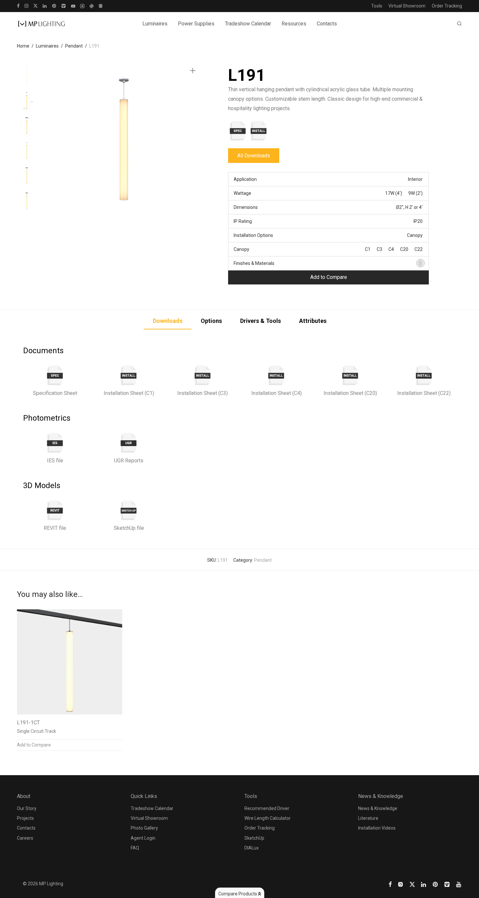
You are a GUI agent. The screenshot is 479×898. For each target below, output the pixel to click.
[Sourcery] (91, 5)
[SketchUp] (100, 5)
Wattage (242, 193)
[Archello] (82, 5)
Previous (54, 139)
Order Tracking (447, 6)
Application (245, 179)
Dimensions (246, 207)
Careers (25, 838)
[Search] (459, 24)
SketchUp (254, 838)
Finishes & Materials (254, 263)
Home (23, 46)
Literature (368, 818)
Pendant (74, 46)
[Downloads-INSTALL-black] (128, 375)
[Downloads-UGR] (128, 443)
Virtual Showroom (407, 6)
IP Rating (243, 221)
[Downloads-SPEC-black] (55, 375)
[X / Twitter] (35, 5)
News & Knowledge (377, 808)
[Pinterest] (54, 5)
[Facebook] (18, 5)
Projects (25, 818)
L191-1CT (28, 722)
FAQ (135, 847)
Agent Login (143, 838)
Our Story (26, 808)
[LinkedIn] (45, 5)
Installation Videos (377, 828)
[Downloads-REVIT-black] (55, 510)
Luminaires (47, 46)
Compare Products (238, 893)
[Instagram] (26, 5)
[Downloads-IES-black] (55, 443)
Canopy (241, 249)
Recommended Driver (266, 808)
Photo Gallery (144, 828)
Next (193, 139)
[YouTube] (73, 5)
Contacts (327, 24)
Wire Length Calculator (267, 818)
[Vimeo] (64, 5)
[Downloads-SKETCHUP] (128, 510)
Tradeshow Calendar (248, 24)
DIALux (251, 847)
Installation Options (253, 235)
